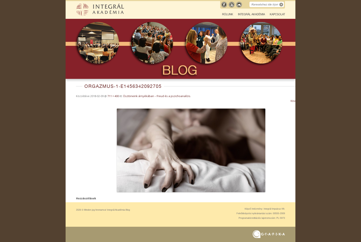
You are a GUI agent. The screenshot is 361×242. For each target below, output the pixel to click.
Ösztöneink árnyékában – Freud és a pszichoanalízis (156, 96)
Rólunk (227, 14)
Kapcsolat (277, 14)
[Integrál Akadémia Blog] (100, 15)
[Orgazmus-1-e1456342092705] (191, 150)
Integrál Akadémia (251, 14)
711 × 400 (113, 96)
